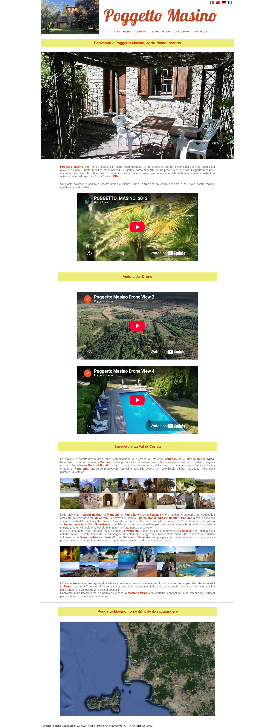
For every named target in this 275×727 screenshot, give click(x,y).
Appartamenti (122, 32)
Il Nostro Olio (161, 32)
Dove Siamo (182, 32)
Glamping (141, 32)
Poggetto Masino (160, 15)
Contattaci (200, 32)
